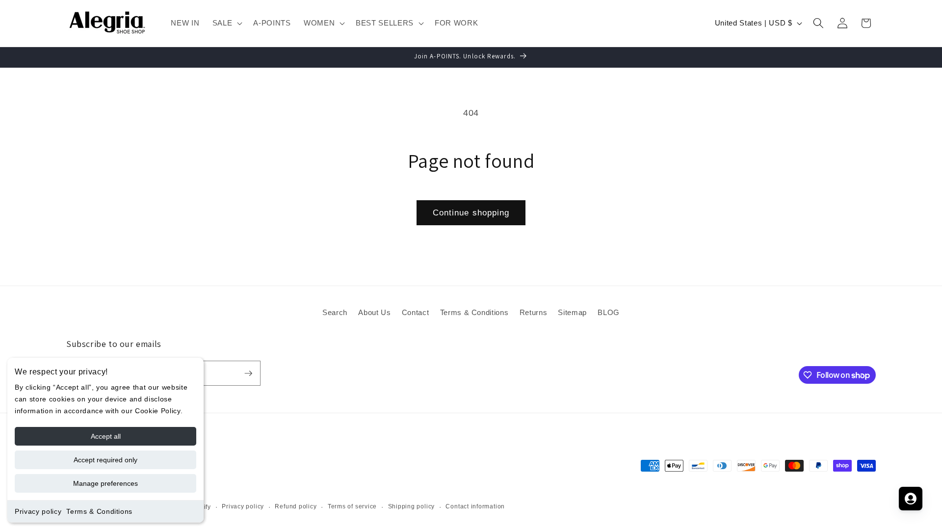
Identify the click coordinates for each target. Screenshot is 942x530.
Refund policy (295, 506)
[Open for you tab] (910, 498)
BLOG (609, 312)
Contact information (475, 506)
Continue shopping (471, 212)
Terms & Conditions (99, 511)
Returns (534, 312)
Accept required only (105, 460)
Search (334, 312)
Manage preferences (105, 483)
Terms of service (352, 506)
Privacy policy (38, 511)
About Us (374, 312)
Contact (415, 312)
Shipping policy (411, 506)
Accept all (106, 436)
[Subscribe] (248, 373)
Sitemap (572, 312)
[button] (226, 23)
